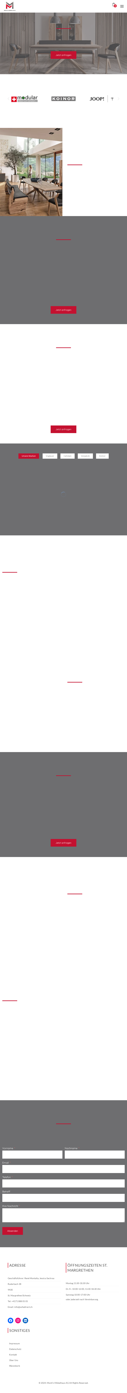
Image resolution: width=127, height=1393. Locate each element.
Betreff (6, 1191)
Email (5, 1162)
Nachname (71, 1148)
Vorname (7, 1148)
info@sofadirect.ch (23, 1307)
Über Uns (13, 1360)
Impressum (14, 1343)
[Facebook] (10, 1320)
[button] (8, 99)
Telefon (6, 1177)
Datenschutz (15, 1349)
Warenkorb (14, 1365)
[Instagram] (18, 1320)
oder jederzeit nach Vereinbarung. (82, 1299)
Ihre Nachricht (10, 1206)
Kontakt (13, 1354)
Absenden (12, 1230)
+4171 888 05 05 (20, 1301)
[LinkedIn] (25, 1320)
